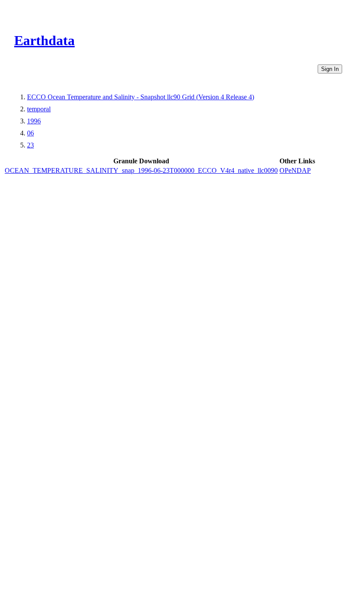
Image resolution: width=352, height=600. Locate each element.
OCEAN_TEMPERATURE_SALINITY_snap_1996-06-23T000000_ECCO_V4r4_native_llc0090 (141, 170)
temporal (39, 109)
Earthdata (44, 40)
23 (30, 145)
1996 (34, 121)
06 (30, 133)
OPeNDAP (295, 170)
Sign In (330, 69)
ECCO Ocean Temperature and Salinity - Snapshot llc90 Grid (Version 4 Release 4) (140, 97)
